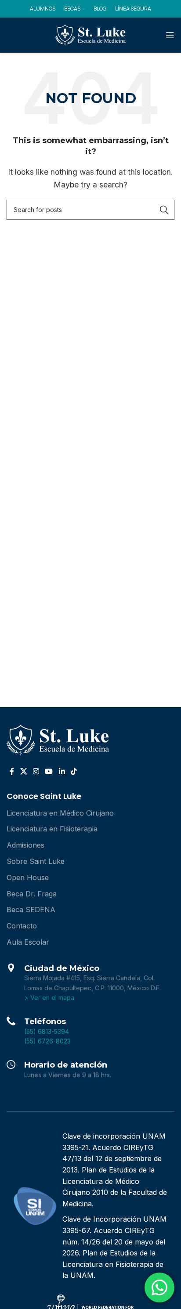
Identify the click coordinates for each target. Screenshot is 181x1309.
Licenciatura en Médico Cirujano (60, 813)
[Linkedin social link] (62, 771)
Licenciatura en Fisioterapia (52, 828)
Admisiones (25, 845)
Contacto (22, 925)
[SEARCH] (164, 210)
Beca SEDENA (31, 909)
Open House (28, 877)
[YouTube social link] (49, 771)
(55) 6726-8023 (47, 1041)
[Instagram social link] (36, 771)
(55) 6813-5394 (46, 1031)
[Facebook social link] (12, 771)
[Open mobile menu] (170, 35)
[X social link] (23, 771)
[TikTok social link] (74, 771)
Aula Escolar (28, 942)
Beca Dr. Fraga (32, 893)
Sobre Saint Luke (36, 861)
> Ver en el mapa (49, 997)
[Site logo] (90, 34)
